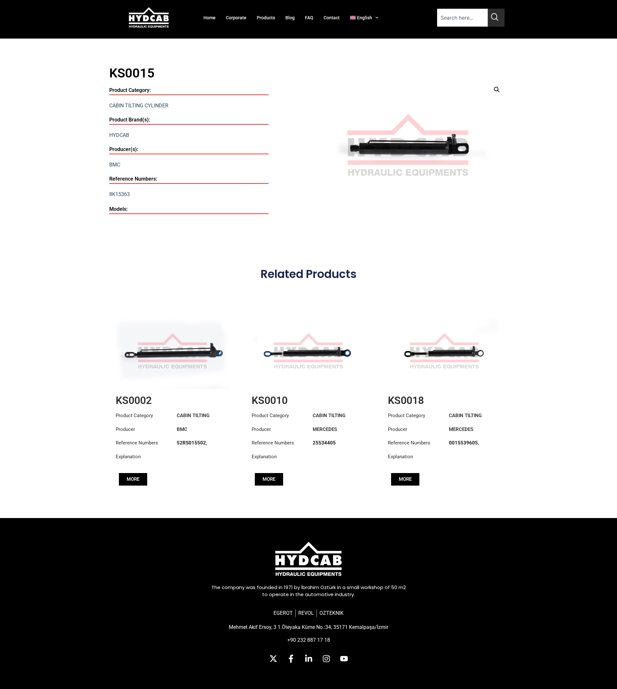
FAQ (309, 17)
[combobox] (462, 18)
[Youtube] (344, 658)
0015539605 (463, 443)
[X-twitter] (273, 658)
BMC (114, 165)
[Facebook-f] (291, 658)
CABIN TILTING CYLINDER (138, 106)
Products (266, 17)
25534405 (324, 443)
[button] (497, 89)
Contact (332, 17)
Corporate (236, 17)
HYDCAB (119, 135)
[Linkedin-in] (308, 658)
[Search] (496, 18)
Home (209, 17)
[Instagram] (326, 658)
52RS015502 (191, 443)
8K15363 (119, 194)
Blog (290, 17)
